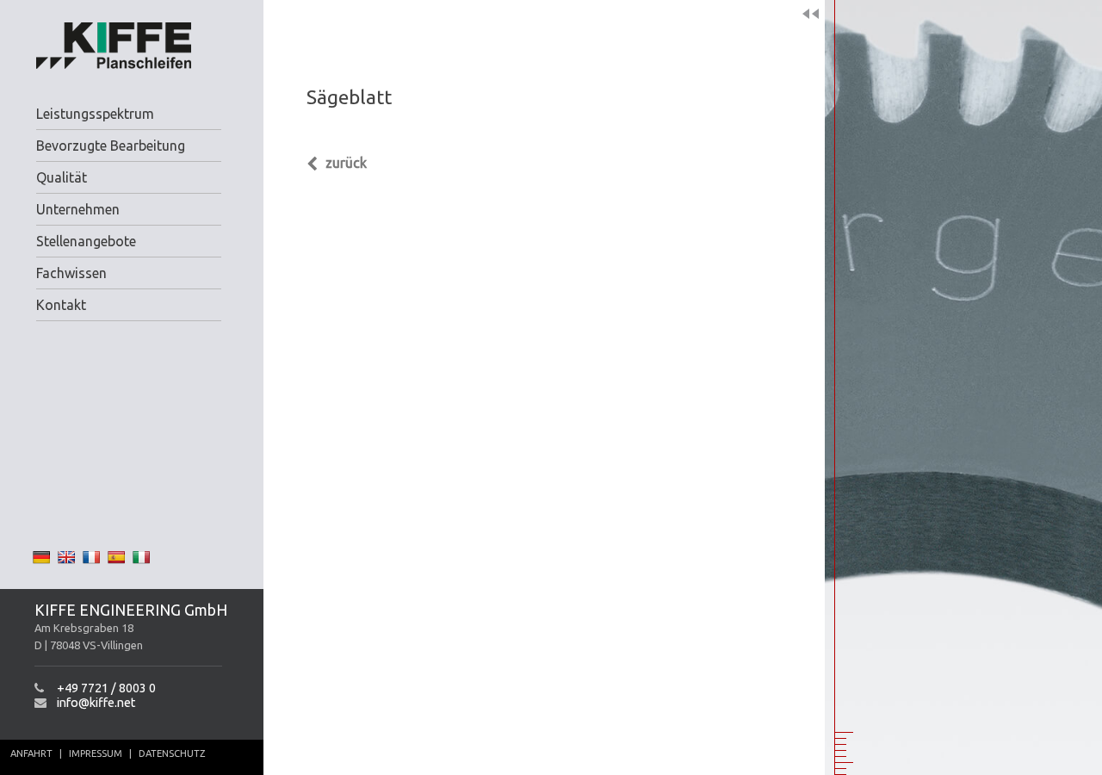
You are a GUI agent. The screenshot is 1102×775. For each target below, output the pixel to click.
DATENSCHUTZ (172, 753)
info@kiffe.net (96, 703)
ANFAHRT (31, 753)
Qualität (61, 177)
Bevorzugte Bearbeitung (110, 145)
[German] (41, 557)
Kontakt (61, 305)
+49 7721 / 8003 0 (106, 688)
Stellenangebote (86, 241)
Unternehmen (78, 209)
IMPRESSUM (95, 753)
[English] (66, 557)
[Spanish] (116, 557)
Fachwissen (71, 273)
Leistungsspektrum (95, 113)
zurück (344, 162)
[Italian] (141, 557)
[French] (91, 557)
